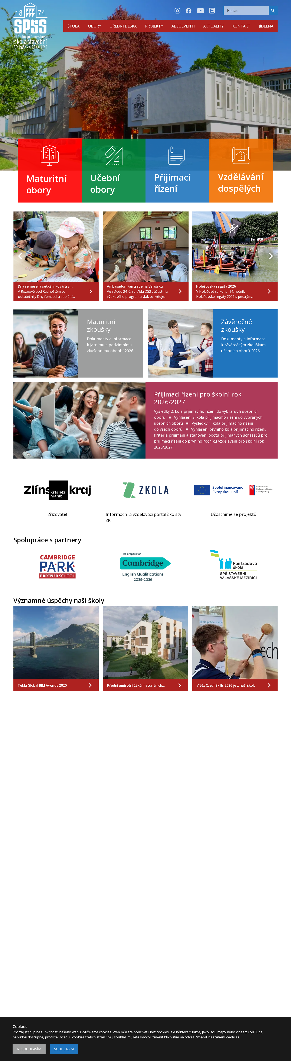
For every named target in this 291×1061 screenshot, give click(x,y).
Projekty (154, 26)
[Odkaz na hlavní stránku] (30, 27)
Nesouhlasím (29, 1049)
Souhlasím (64, 1049)
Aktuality (213, 26)
